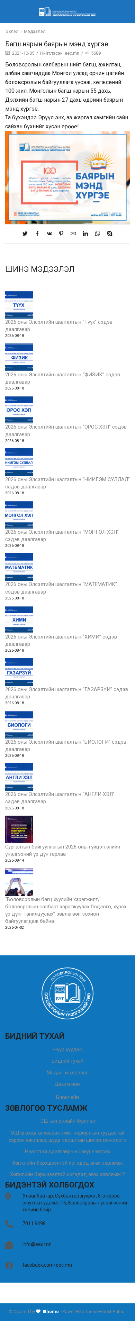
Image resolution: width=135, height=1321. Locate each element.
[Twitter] (26, 234)
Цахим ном (67, 1084)
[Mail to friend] (73, 234)
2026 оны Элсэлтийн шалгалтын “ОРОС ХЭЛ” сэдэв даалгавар (66, 430)
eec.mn (72, 53)
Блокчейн (67, 1097)
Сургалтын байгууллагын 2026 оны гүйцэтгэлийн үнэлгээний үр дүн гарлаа (62, 850)
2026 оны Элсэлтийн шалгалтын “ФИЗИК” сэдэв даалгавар (62, 378)
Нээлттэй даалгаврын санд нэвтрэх (67, 1151)
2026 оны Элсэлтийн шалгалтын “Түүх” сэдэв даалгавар (58, 325)
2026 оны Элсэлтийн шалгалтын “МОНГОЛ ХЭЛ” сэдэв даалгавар (62, 535)
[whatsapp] (97, 234)
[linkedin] (85, 234)
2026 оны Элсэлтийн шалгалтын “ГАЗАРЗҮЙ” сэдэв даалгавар (66, 693)
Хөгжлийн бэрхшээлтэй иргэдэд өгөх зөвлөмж (67, 1163)
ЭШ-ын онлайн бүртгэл (67, 1121)
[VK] (49, 234)
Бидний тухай (67, 1061)
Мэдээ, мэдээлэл (68, 1073)
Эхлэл (12, 31)
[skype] (108, 234)
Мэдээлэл (35, 31)
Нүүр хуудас (67, 1049)
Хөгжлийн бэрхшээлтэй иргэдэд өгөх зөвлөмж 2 (67, 1174)
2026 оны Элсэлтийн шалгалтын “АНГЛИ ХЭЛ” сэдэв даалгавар (60, 798)
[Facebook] (37, 234)
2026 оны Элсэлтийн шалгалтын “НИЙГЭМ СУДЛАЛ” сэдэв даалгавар (67, 483)
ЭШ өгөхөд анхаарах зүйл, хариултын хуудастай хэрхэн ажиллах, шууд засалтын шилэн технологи (67, 1136)
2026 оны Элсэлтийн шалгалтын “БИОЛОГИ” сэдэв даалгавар (65, 745)
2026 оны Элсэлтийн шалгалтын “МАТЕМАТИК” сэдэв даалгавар (61, 588)
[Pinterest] (61, 234)
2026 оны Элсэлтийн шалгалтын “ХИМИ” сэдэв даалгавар (61, 640)
